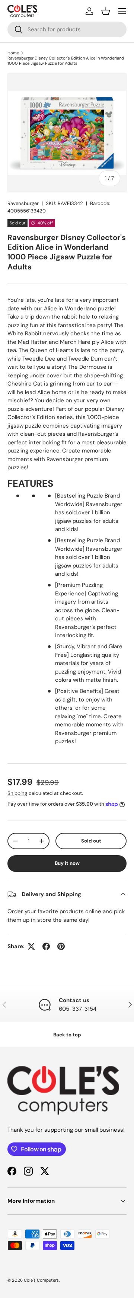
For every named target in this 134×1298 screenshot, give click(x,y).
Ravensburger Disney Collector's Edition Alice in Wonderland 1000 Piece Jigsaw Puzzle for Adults (65, 60)
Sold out (91, 841)
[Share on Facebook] (46, 946)
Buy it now (67, 863)
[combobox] (67, 29)
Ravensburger (23, 203)
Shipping (17, 793)
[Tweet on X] (31, 946)
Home (13, 52)
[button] (106, 11)
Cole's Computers (41, 1280)
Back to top (67, 1035)
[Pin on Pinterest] (61, 946)
